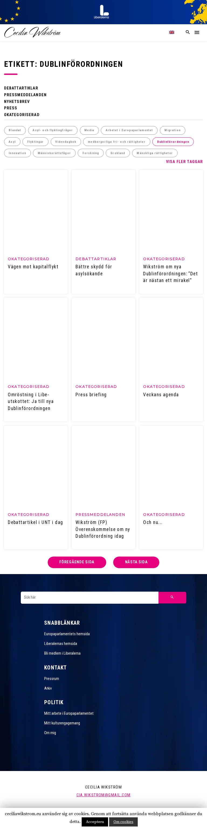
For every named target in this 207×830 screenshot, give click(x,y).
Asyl (12, 142)
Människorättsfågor (54, 153)
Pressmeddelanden (25, 95)
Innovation (17, 153)
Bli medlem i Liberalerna (62, 653)
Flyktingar (35, 142)
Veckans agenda (161, 394)
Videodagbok (65, 142)
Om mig (50, 733)
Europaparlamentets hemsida (67, 634)
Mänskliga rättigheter (154, 153)
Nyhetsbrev (17, 101)
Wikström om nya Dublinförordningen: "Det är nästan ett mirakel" (170, 273)
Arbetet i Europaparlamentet (129, 130)
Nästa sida (136, 562)
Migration (172, 130)
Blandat (15, 130)
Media (89, 130)
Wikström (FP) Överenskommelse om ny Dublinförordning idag (102, 529)
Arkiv (48, 688)
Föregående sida (76, 562)
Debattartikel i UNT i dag (35, 522)
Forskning (90, 153)
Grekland (118, 153)
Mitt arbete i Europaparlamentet (69, 713)
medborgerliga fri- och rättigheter (117, 142)
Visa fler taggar (184, 161)
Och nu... (153, 522)
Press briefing (91, 394)
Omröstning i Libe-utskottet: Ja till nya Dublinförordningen (31, 401)
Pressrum (51, 678)
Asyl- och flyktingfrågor (53, 130)
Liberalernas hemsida (60, 643)
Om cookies (123, 821)
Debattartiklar (21, 88)
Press (11, 108)
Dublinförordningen (173, 142)
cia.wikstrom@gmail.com (104, 795)
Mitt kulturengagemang (62, 723)
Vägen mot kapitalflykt (33, 266)
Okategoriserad (22, 115)
